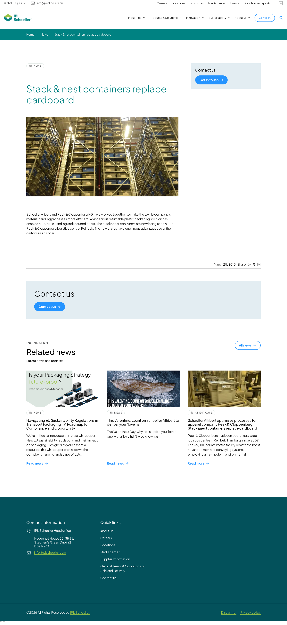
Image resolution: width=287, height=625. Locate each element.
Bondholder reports (257, 3)
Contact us (108, 578)
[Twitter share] (254, 264)
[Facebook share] (249, 264)
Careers (162, 3)
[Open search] (281, 17)
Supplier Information (115, 559)
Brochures (197, 3)
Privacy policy (250, 612)
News (44, 34)
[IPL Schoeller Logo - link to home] (18, 18)
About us (106, 531)
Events (234, 3)
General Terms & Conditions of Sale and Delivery (122, 568)
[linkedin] (280, 3)
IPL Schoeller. (80, 612)
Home (30, 34)
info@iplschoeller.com (50, 3)
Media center (217, 3)
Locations (178, 3)
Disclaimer (228, 612)
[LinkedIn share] (259, 264)
